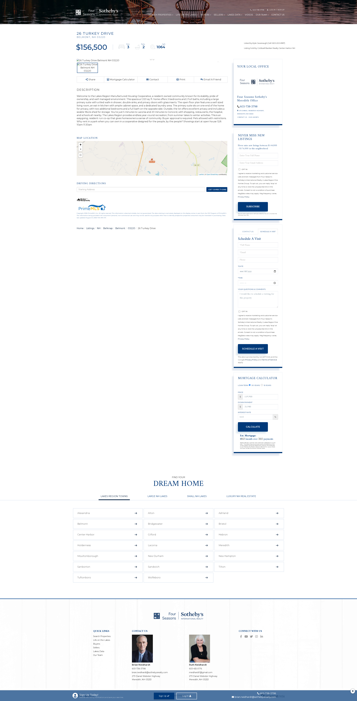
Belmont (120, 228)
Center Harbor (85, 534)
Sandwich (154, 566)
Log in (272, 10)
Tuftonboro (84, 577)
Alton (151, 513)
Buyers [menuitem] (205, 15)
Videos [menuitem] (249, 15)
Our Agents (254, 117)
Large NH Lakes (157, 496)
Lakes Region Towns (114, 496)
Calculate (253, 427)
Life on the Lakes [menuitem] (186, 15)
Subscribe (253, 206)
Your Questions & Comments (252, 289)
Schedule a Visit (268, 231)
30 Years (255, 385)
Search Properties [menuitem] (160, 15)
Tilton (222, 566)
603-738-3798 (258, 10)
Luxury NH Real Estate (241, 496)
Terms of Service (269, 360)
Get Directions (217, 189)
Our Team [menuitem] (261, 15)
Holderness (84, 545)
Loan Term (243, 385)
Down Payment (245, 402)
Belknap (108, 228)
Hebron (223, 534)
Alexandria (83, 513)
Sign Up (281, 10)
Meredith (224, 545)
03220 (131, 228)
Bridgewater (155, 524)
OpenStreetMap (212, 174)
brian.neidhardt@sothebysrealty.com (150, 672)
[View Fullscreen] (80, 155)
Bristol (222, 524)
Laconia (152, 545)
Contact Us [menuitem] (277, 15)
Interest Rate (244, 412)
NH (99, 228)
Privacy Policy (243, 197)
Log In (185, 696)
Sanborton (83, 566)
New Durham (156, 556)
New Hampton (227, 556)
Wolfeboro (154, 577)
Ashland (223, 513)
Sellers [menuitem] (218, 15)
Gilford (152, 534)
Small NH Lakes (197, 496)
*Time (240, 278)
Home (80, 228)
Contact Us (242, 117)
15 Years (267, 385)
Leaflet (201, 174)
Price (240, 392)
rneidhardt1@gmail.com (200, 672)
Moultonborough (87, 556)
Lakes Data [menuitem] (234, 15)
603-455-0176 (195, 668)
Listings (90, 228)
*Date (240, 266)
